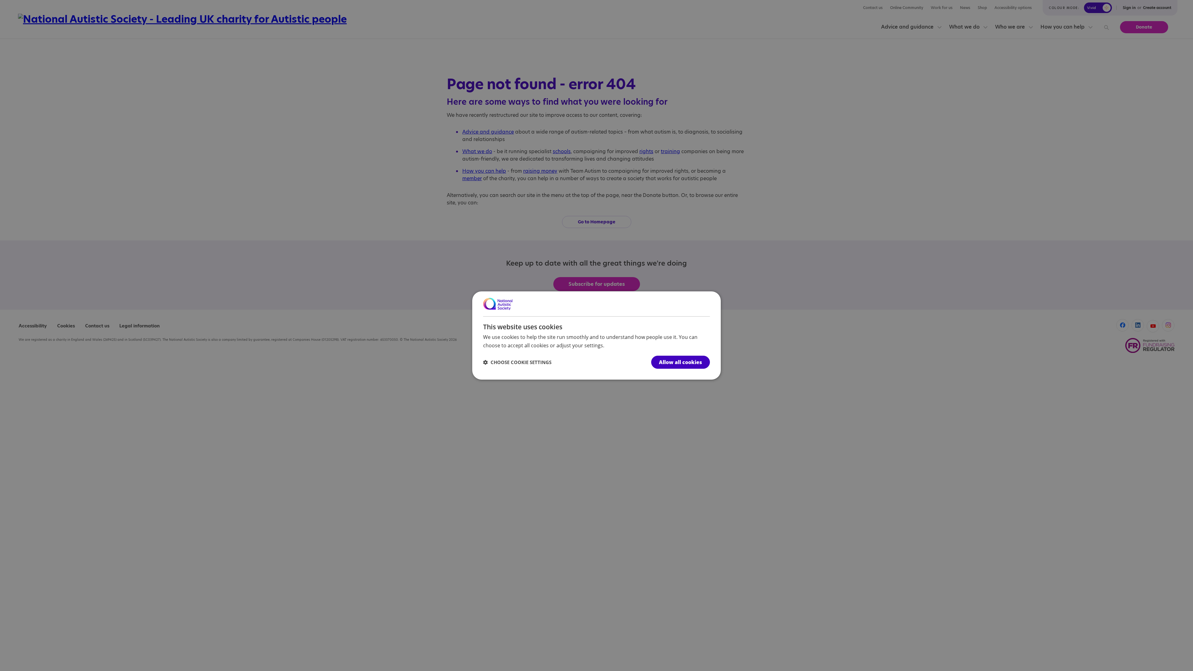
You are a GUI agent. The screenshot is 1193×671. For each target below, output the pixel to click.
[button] (517, 362)
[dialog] (596, 335)
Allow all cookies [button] (680, 362)
